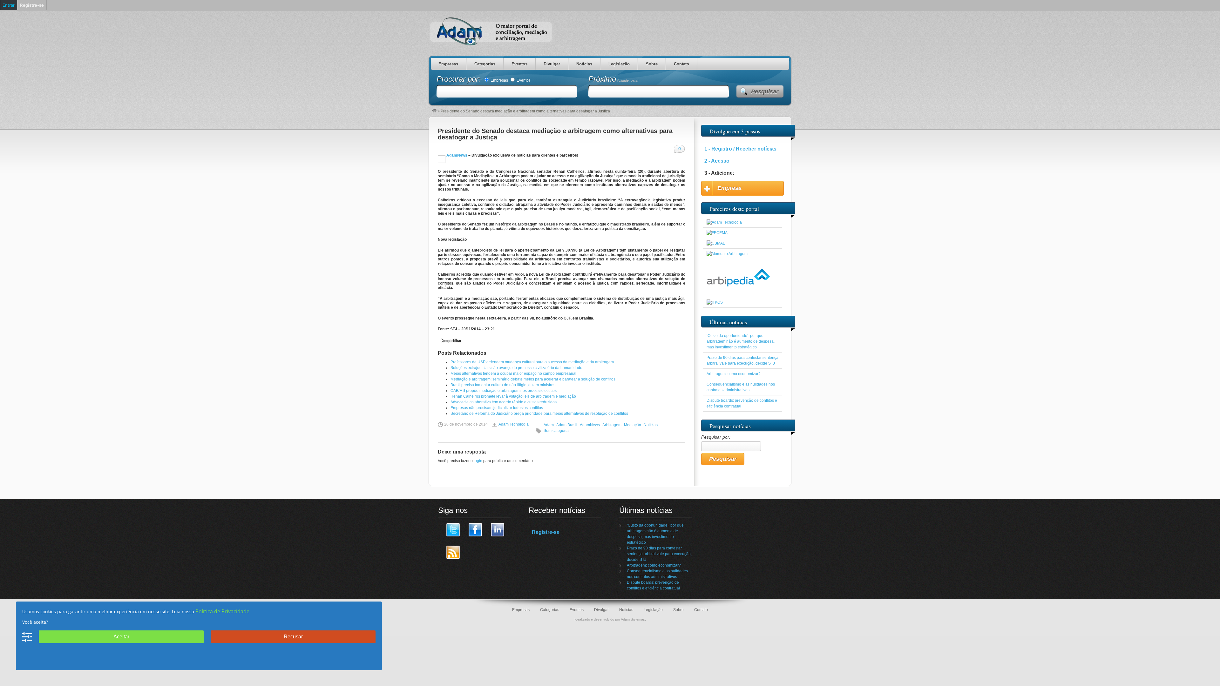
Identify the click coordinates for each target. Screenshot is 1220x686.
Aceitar (121, 636)
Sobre (652, 64)
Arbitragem (611, 425)
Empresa (729, 188)
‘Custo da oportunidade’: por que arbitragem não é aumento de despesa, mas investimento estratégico (741, 341)
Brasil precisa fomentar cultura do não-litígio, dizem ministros (503, 385)
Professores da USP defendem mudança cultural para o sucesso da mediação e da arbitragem (532, 362)
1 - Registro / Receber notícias (740, 148)
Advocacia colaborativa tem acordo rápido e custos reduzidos (504, 402)
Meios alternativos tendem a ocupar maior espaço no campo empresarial (513, 373)
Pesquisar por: (715, 437)
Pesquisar (764, 91)
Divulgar (552, 64)
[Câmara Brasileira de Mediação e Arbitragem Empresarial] (716, 243)
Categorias (484, 64)
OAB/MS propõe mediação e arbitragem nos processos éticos (504, 390)
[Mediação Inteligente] (715, 302)
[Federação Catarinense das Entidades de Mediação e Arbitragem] (717, 233)
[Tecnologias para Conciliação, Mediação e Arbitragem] (724, 222)
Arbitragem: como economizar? (734, 374)
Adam (549, 425)
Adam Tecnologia (513, 424)
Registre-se (545, 532)
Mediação (632, 425)
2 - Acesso (716, 161)
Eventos (519, 64)
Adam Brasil (566, 425)
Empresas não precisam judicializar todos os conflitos (497, 408)
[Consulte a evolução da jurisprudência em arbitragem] (738, 292)
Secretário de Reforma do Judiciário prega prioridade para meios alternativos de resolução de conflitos (539, 413)
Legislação (619, 64)
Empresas (448, 64)
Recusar (293, 636)
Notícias (584, 64)
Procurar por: (460, 79)
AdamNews (456, 155)
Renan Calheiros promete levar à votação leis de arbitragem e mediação (513, 396)
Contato (681, 64)
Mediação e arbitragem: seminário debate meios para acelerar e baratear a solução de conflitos (533, 379)
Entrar (9, 5)
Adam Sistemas (633, 619)
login (478, 461)
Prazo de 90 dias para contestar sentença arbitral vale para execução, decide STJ (659, 554)
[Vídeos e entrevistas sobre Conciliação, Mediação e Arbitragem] (727, 254)
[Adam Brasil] (434, 111)
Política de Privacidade (222, 611)
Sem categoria (556, 430)
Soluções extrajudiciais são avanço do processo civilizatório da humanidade (516, 368)
